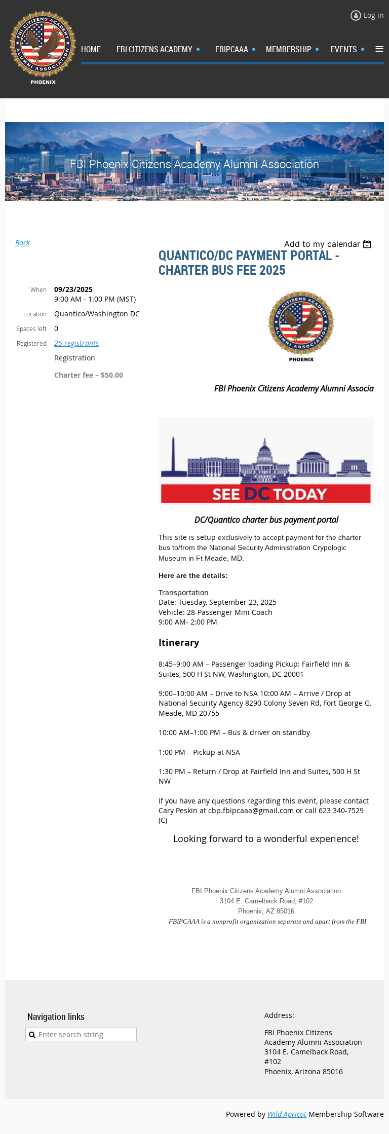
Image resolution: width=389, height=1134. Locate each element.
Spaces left (31, 328)
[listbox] (329, 244)
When (38, 289)
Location (35, 314)
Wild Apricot (286, 1114)
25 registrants (76, 343)
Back (22, 242)
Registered (32, 343)
